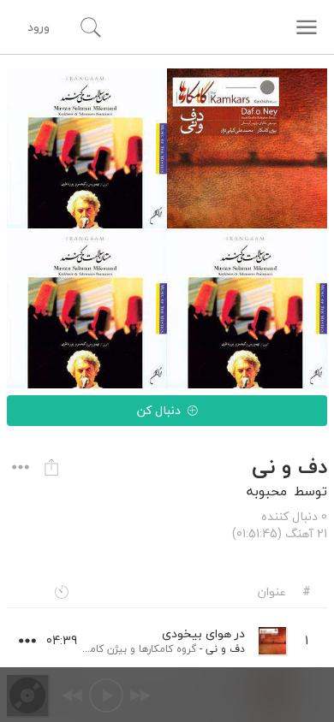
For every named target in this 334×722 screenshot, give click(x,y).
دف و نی (225, 649)
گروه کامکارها (167, 649)
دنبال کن (159, 410)
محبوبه (267, 491)
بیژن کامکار (102, 649)
